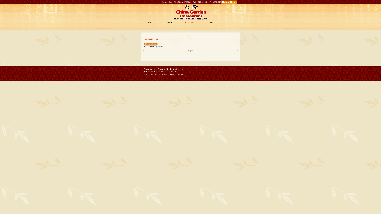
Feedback (209, 23)
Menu (169, 23)
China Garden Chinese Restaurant (160, 69)
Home (149, 23)
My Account (189, 23)
